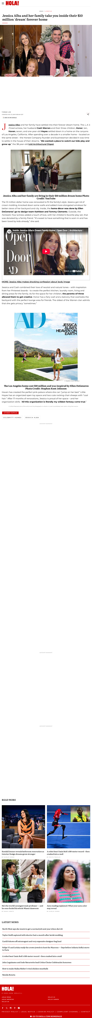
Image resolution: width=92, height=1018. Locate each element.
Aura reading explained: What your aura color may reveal (67, 906)
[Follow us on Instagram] (11, 1008)
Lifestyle (48, 11)
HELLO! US (51, 997)
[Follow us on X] (7, 1008)
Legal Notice (28, 1012)
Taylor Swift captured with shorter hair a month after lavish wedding (32, 935)
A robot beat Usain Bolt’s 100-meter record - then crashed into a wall (68, 852)
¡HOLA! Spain (6, 997)
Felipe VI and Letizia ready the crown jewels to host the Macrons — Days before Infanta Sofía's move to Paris (45, 948)
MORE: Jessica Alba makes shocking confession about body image (36, 282)
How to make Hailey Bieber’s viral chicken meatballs (25, 968)
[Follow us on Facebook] (3, 1008)
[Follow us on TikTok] (19, 1008)
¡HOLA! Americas (8, 999)
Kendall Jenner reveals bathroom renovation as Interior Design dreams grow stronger (23, 852)
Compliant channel (68, 1012)
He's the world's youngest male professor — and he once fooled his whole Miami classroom (22, 906)
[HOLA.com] (46, 989)
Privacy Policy (10, 1012)
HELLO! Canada (53, 999)
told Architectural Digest (41, 144)
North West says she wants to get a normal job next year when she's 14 (32, 928)
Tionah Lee (6, 112)
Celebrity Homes (12, 417)
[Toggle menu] (3, 3)
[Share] (88, 114)
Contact (85, 1012)
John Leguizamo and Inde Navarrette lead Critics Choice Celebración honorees (36, 962)
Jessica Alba (14, 125)
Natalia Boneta (8, 974)
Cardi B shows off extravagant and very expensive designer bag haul (31, 941)
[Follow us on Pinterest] (15, 1008)
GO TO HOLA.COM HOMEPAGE (47, 1016)
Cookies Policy (46, 1012)
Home (41, 11)
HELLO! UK (5, 1001)
